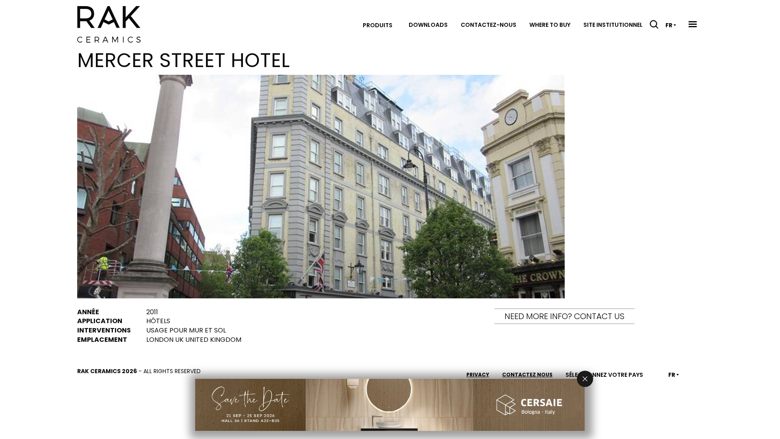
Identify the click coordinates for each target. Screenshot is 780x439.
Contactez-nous (488, 25)
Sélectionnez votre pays (604, 375)
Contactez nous (527, 374)
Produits (377, 25)
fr (668, 25)
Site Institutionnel (613, 25)
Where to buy (549, 25)
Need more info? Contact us (564, 316)
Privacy (477, 374)
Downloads (428, 25)
